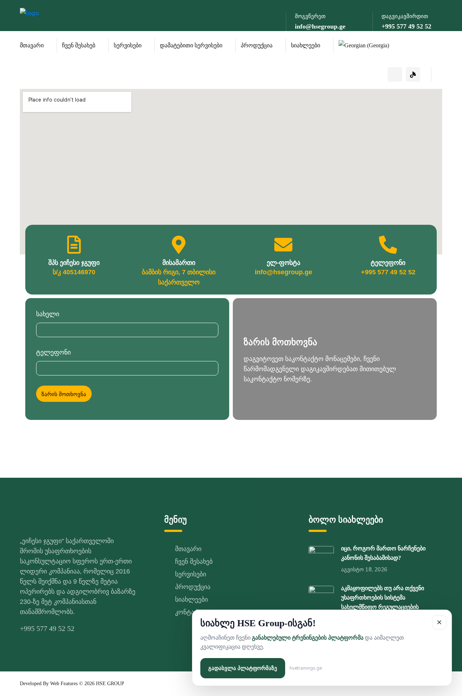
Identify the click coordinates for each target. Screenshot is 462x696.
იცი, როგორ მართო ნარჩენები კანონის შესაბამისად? (383, 553)
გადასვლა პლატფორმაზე (242, 668)
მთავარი (32, 45)
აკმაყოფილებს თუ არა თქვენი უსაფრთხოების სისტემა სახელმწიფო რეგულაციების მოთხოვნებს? (382, 602)
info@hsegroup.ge (320, 26)
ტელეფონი (388, 262)
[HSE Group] (36, 12)
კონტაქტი (190, 612)
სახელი (47, 314)
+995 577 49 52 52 (406, 26)
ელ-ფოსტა (283, 262)
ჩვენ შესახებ (78, 45)
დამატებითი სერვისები (191, 45)
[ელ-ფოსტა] (283, 245)
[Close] (439, 622)
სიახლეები (305, 45)
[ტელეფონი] (388, 245)
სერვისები (127, 45)
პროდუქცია (257, 45)
